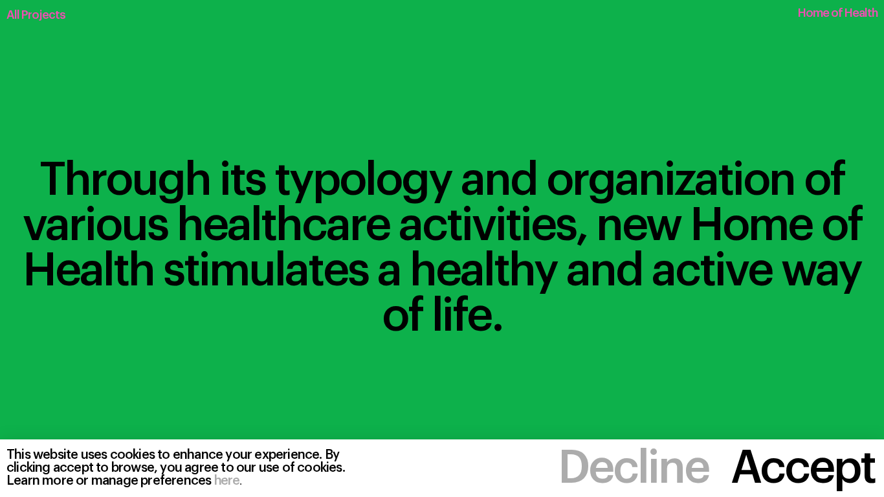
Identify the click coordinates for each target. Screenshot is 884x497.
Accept (803, 468)
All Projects (35, 15)
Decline (633, 468)
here (226, 480)
